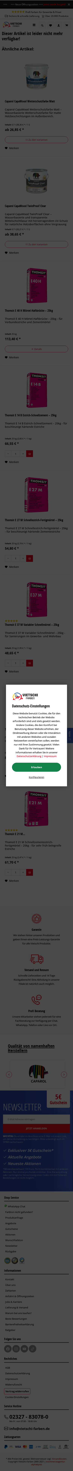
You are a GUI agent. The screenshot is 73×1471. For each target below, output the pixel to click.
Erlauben (36, 767)
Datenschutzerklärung (29, 756)
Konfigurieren (36, 777)
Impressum (50, 756)
